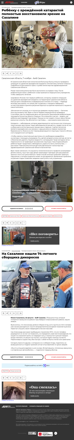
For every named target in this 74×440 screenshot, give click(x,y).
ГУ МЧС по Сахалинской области (11, 309)
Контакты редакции (21, 406)
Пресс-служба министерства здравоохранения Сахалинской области (21, 69)
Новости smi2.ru (8, 245)
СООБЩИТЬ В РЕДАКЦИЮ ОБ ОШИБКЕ (39, 406)
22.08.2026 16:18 (6, 251)
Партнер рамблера (22, 433)
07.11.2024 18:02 (6, 7)
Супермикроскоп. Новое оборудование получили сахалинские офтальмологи (36, 191)
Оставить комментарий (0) (58, 208)
